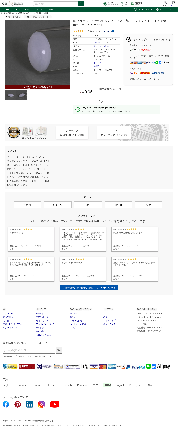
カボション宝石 (10, 327)
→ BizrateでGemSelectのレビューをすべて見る (89, 287)
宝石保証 (40, 331)
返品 (148, 204)
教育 (51, 9)
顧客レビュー (76, 317)
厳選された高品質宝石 (13, 324)
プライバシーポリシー (46, 324)
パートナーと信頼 (78, 324)
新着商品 (28, 9)
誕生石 (6, 320)
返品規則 (40, 313)
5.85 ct (97, 42)
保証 (88, 204)
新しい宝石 (8, 313)
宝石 (17, 9)
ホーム (7, 9)
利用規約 (40, 327)
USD (171, 9)
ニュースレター (110, 324)
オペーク (97, 63)
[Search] (81, 3)
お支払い (58, 204)
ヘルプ (41, 9)
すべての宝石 (9, 317)
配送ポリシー (42, 320)
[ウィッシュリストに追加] (101, 101)
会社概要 (74, 313)
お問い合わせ (76, 320)
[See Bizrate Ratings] (109, 31)
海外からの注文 (43, 334)
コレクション (109, 313)
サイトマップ (109, 320)
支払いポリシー (43, 317)
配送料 (27, 204)
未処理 (96, 66)
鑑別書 (118, 204)
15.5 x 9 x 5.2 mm (102, 46)
